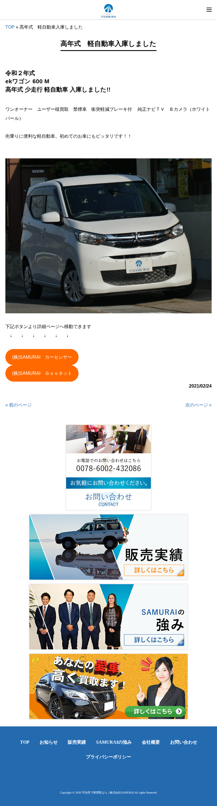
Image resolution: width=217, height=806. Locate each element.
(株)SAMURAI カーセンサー (42, 357)
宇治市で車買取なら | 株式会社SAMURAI (108, 792)
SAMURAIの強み (114, 742)
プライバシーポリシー (108, 756)
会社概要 (151, 742)
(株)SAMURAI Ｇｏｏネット (42, 373)
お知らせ (49, 742)
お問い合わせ (183, 742)
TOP (10, 27)
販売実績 (77, 742)
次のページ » (198, 405)
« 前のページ (18, 405)
